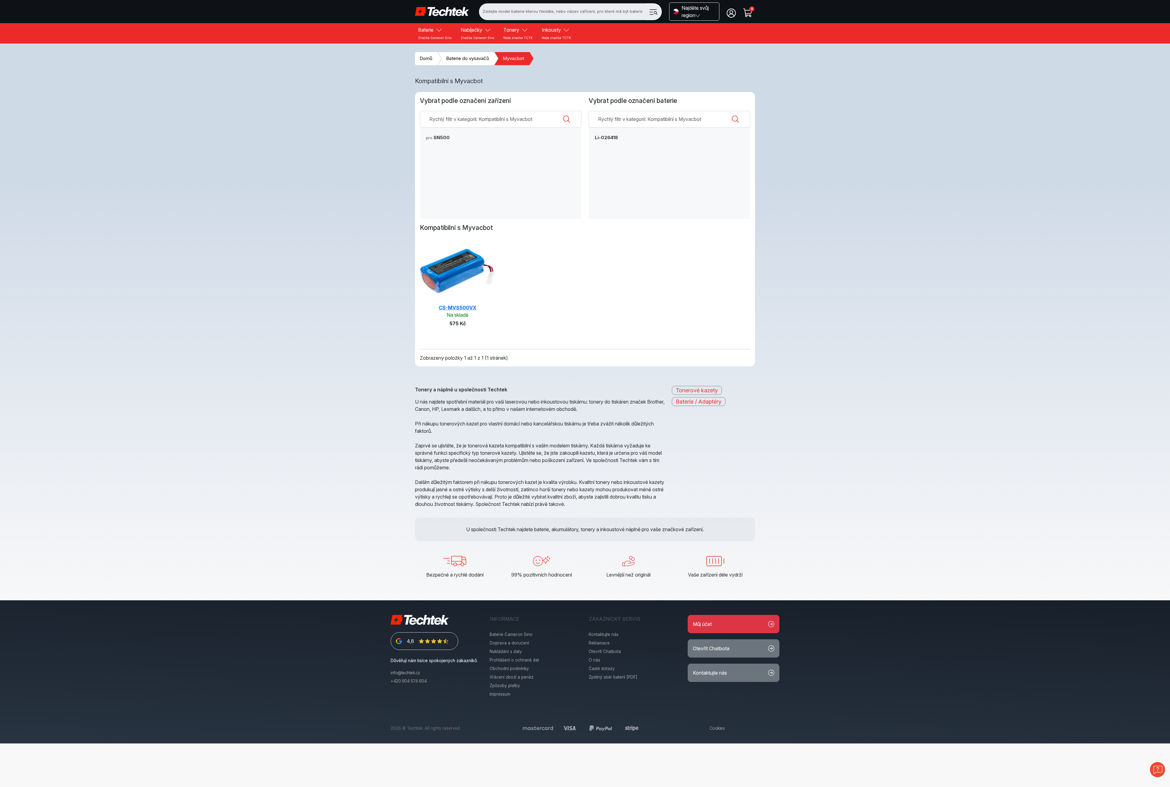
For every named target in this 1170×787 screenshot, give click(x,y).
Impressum (500, 694)
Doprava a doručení (509, 643)
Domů (426, 58)
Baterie (435, 33)
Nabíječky (477, 33)
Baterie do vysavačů (467, 58)
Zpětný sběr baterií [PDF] (613, 677)
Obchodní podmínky (509, 668)
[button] (694, 11)
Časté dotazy (602, 668)
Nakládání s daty (506, 651)
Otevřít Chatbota (605, 651)
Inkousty (556, 33)
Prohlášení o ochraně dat (514, 660)
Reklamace (599, 643)
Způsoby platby (505, 685)
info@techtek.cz (405, 672)
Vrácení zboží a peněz (512, 677)
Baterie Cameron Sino (511, 634)
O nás (594, 660)
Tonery (518, 33)
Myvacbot (513, 58)
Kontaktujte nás (604, 634)
